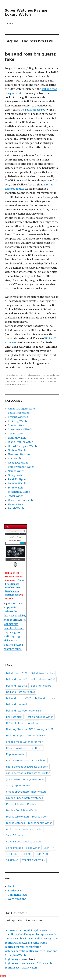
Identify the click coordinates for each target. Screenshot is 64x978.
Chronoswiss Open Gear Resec (24, 748)
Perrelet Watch (17, 483)
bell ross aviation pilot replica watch (27, 930)
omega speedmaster (18, 785)
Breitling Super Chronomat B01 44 (26, 735)
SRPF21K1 (26, 854)
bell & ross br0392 (17, 673)
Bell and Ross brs (41, 685)
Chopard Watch (17, 425)
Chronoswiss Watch (20, 429)
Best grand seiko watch (39, 716)
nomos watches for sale (20, 938)
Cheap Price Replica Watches (14, 584)
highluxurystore (15, 959)
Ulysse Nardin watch (20, 500)
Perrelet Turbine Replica (21, 804)
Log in (11, 886)
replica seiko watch (17, 816)
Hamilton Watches (19, 454)
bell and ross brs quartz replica (43, 381)
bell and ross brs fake (19, 378)
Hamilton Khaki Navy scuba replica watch (31, 934)
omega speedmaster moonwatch (26, 791)
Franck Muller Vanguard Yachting (26, 760)
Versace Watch (16, 504)
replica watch (40, 816)
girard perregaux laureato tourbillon (28, 773)
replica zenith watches (19, 829)
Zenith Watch (16, 508)
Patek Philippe (17, 479)
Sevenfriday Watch (19, 491)
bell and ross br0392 (43, 679)
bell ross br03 (14, 716)
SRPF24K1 (12, 860)
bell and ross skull (17, 704)
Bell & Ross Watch (34, 375)
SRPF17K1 (49, 847)
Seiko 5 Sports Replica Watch (23, 841)
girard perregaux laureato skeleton (27, 766)
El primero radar (15, 754)
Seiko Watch (15, 487)
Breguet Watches (18, 416)
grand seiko (13, 779)
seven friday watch (25, 967)
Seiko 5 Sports (14, 835)
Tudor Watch (15, 495)
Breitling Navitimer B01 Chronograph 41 (29, 729)
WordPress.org (17, 898)
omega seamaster (33, 779)
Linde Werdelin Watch (21, 466)
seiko (39, 829)
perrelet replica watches (30, 950)
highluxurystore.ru (16, 963)
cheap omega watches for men (24, 741)
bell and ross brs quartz (41, 378)
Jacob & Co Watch (18, 462)
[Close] (25, 526)
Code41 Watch (16, 433)
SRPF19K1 (12, 854)
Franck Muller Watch (20, 441)
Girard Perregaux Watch (22, 446)
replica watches (15, 823)
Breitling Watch (17, 421)
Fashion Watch (17, 437)
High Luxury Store (16, 913)
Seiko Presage (14, 847)
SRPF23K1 (42, 854)
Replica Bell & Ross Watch (21, 810)
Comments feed (17, 894)
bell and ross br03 (17, 679)
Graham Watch (17, 450)
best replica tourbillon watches (23, 920)
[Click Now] (15, 549)
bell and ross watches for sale (23, 710)
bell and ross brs (35, 109)
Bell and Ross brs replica (16, 384)
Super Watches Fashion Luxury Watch (26, 12)
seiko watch (33, 847)
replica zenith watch (40, 823)
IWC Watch (14, 458)
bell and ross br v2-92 (19, 698)
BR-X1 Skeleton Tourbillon (22, 723)
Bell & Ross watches (42, 673)
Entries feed (15, 890)
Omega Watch (16, 475)
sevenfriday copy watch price (13, 607)
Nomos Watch (16, 470)
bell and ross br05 (16, 685)
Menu (10, 23)
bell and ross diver (46, 698)
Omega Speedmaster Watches (24, 798)
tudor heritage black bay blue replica (15, 615)
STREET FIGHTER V (33, 860)
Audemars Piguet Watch (22, 408)
